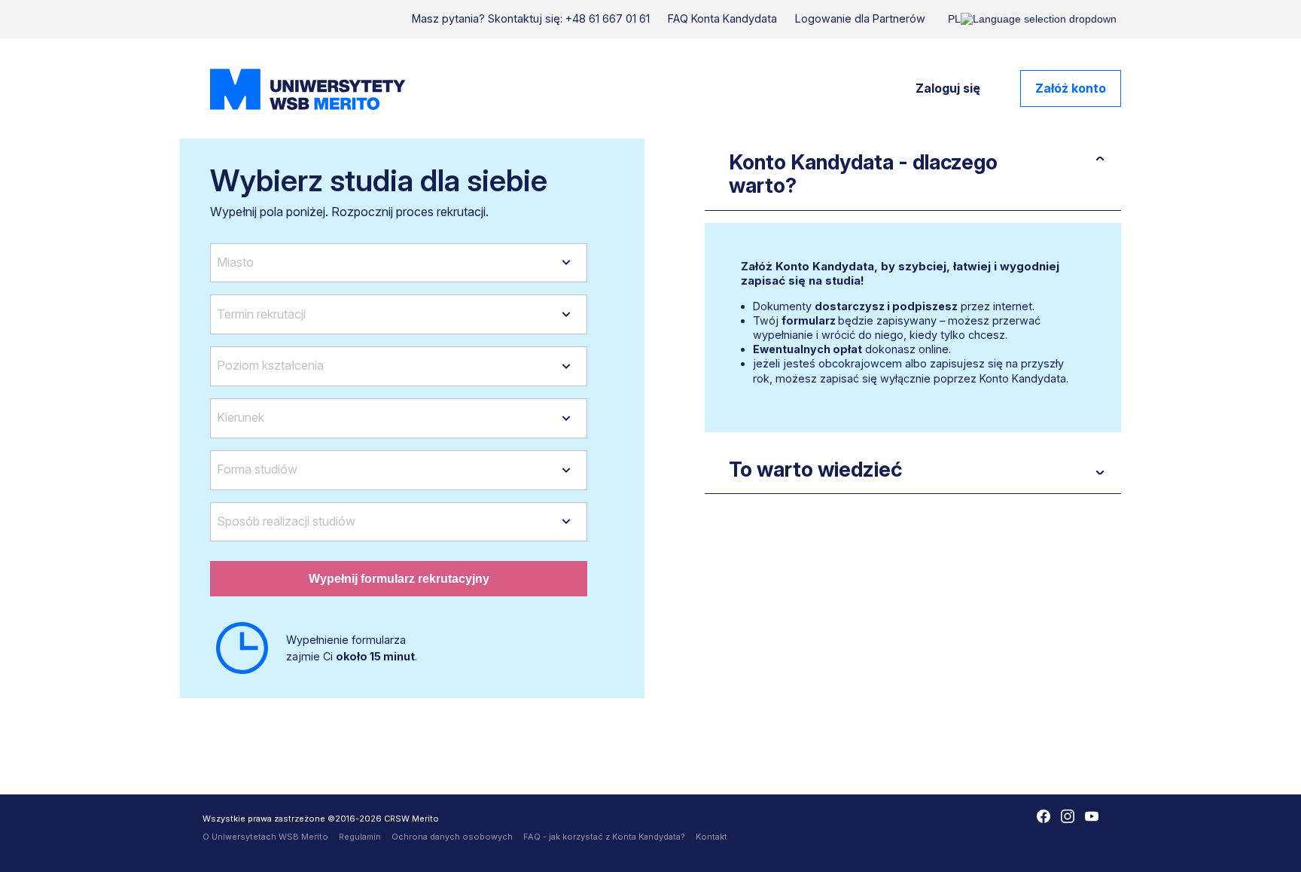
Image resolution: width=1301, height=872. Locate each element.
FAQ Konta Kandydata (722, 19)
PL (954, 19)
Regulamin (360, 836)
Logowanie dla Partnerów (860, 19)
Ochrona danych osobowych (452, 836)
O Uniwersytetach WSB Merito (265, 836)
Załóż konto (1070, 88)
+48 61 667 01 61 (607, 18)
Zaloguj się (948, 88)
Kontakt (711, 836)
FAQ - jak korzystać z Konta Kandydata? (604, 836)
